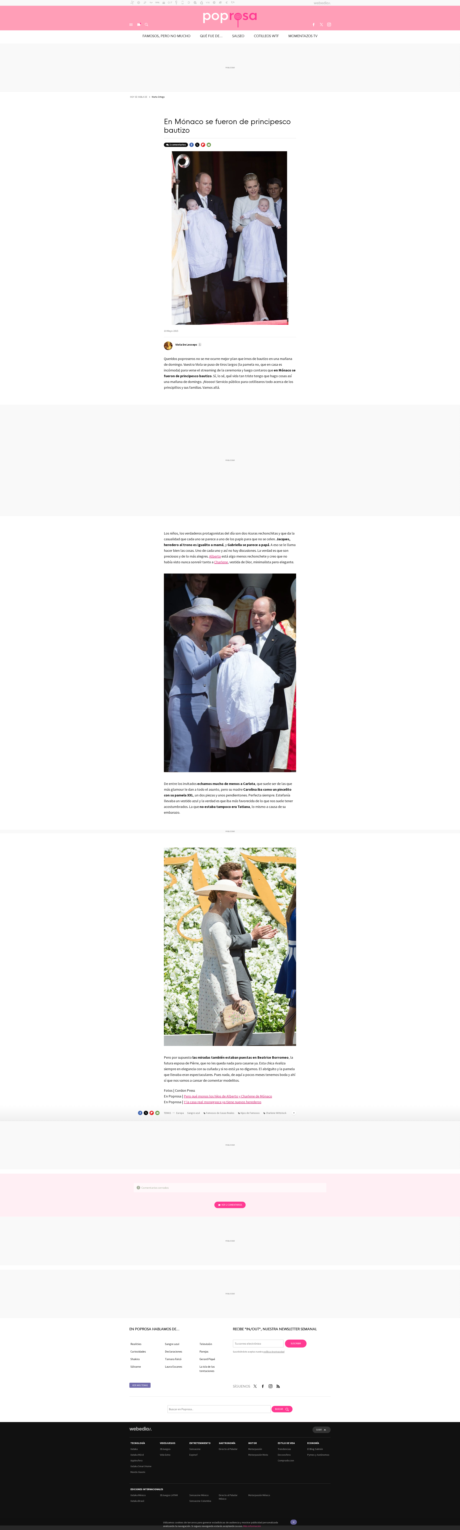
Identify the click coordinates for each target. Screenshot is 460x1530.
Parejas (203, 1351)
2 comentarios (177, 144)
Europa (180, 1113)
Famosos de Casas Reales (220, 1113)
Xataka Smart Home (140, 1466)
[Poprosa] (230, 18)
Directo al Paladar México (228, 1497)
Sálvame (135, 1366)
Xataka (134, 1449)
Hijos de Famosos (250, 1113)
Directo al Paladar (228, 1449)
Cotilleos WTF (266, 35)
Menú (131, 24)
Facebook (313, 24)
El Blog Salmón (315, 1449)
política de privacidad (273, 1351)
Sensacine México (199, 1495)
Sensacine (195, 1449)
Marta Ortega (158, 96)
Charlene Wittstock (276, 1113)
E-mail (209, 145)
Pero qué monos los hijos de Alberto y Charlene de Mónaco (228, 1096)
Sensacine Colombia (200, 1501)
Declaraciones (173, 1351)
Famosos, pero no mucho (166, 35)
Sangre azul (193, 1113)
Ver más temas (140, 1385)
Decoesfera (284, 1454)
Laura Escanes (173, 1366)
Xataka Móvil (137, 1454)
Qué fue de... (211, 35)
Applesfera (136, 1460)
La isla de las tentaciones (207, 1369)
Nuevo (139, 24)
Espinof (193, 1454)
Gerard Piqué (207, 1359)
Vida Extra (165, 1454)
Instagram (329, 24)
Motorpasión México (259, 1495)
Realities (135, 1344)
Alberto (215, 556)
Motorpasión (255, 1449)
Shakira (135, 1359)
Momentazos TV (303, 35)
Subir (319, 1429)
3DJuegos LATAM (169, 1495)
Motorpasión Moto (258, 1454)
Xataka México (138, 1495)
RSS (278, 1385)
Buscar (146, 24)
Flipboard (203, 145)
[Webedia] (140, 1429)
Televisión (205, 1344)
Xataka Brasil (137, 1501)
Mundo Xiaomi (137, 1472)
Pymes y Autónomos (318, 1454)
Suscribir (296, 1343)
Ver (232, 1204)
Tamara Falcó (173, 1359)
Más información (252, 1526)
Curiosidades (138, 1351)
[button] (188, 344)
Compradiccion (286, 1460)
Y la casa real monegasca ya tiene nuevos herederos (222, 1102)
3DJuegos (165, 1449)
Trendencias (284, 1449)
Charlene (221, 562)
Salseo (238, 35)
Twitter (321, 24)
